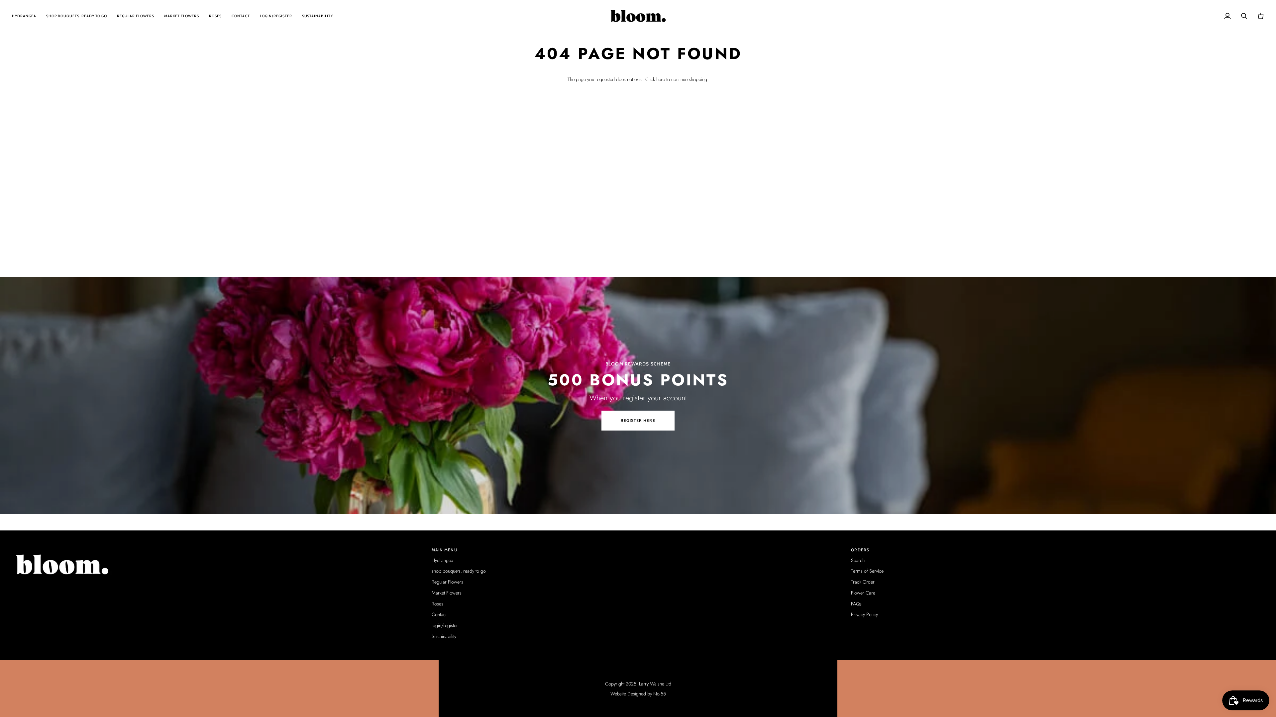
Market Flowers (447, 592)
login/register (445, 625)
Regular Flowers (447, 581)
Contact (439, 614)
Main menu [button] (445, 549)
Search (858, 560)
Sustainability (444, 636)
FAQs (856, 603)
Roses (437, 603)
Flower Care (863, 592)
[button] (218, 548)
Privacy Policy (864, 614)
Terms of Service (867, 570)
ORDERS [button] (860, 549)
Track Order (863, 581)
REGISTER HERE (638, 420)
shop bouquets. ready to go (459, 570)
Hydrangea (442, 560)
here (660, 79)
